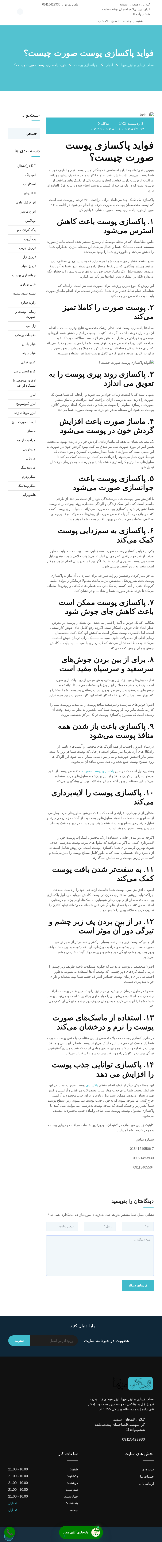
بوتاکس (30, 220)
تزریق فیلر (28, 266)
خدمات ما (147, 1476)
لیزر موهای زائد (25, 413)
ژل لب (31, 326)
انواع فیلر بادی (26, 202)
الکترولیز (29, 193)
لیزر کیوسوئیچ (26, 403)
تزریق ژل (29, 257)
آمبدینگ (30, 175)
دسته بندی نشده (24, 293)
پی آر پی (30, 239)
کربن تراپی (28, 362)
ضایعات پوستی (25, 335)
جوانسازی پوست (133, 128)
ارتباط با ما (146, 1483)
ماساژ (31, 431)
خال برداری (28, 284)
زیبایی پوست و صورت (105, 128)
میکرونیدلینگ (27, 485)
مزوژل (31, 458)
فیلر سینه (29, 353)
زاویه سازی (28, 302)
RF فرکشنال (26, 166)
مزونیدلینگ (28, 467)
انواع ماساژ (28, 211)
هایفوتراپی (29, 494)
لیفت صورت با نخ (24, 422)
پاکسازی (92, 1085)
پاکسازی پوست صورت (98, 771)
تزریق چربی (27, 248)
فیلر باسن (29, 344)
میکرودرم (29, 476)
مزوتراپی (29, 449)
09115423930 (140, 1439)
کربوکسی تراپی (25, 371)
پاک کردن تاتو (26, 229)
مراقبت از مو (26, 440)
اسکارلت (29, 184)
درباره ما (148, 1469)
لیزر (33, 394)
